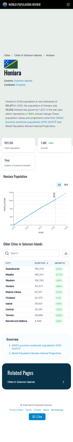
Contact (37, 410)
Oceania (20, 84)
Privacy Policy (16, 410)
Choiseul (10, 297)
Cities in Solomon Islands (28, 55)
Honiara (10, 286)
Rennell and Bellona (16, 320)
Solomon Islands (23, 80)
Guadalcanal (12, 268)
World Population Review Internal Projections (36, 353)
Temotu (10, 315)
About (46, 410)
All (59, 184)
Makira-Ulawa (13, 291)
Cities (7, 55)
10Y (66, 184)
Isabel (9, 303)
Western (10, 280)
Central (10, 309)
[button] (68, 4)
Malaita (10, 274)
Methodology (57, 410)
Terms (28, 410)
